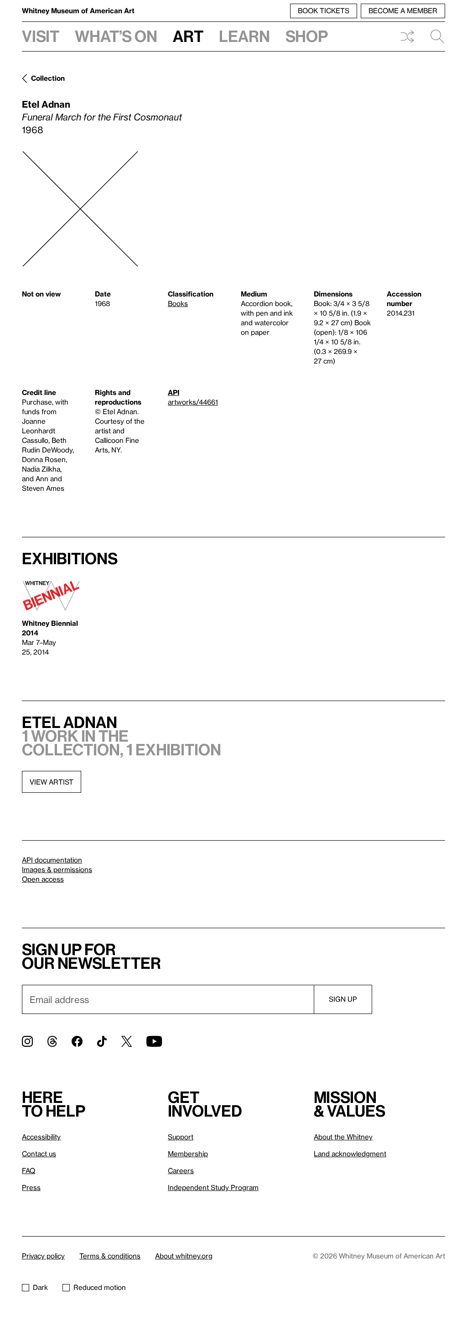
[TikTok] (102, 1041)
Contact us (39, 1153)
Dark (40, 1287)
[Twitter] (126, 1041)
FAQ (28, 1170)
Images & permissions (57, 869)
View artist (51, 782)
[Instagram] (27, 1041)
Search (433, 36)
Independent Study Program (213, 1187)
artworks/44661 (193, 402)
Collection (48, 78)
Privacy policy (43, 1256)
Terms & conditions (109, 1256)
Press (31, 1187)
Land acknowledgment (350, 1153)
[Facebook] (77, 1041)
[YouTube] (154, 1041)
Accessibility (41, 1137)
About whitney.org (184, 1256)
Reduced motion (99, 1287)
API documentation (52, 860)
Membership (188, 1153)
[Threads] (52, 1041)
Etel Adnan (46, 104)
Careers (181, 1170)
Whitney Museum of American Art (78, 10)
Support (180, 1137)
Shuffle (407, 36)
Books (178, 303)
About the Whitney (343, 1137)
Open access (43, 879)
